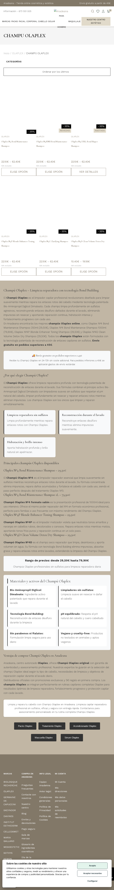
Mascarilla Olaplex (44, 737)
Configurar (92, 881)
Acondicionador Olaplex (84, 726)
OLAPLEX (17, 53)
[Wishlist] (98, 11)
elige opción (19, 171)
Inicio (6, 53)
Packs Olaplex (25, 726)
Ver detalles (88, 171)
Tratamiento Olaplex (52, 726)
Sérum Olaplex (72, 737)
